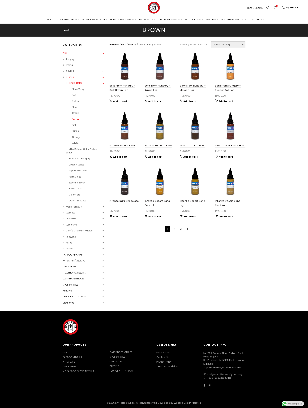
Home (115, 44)
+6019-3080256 (215, 377)
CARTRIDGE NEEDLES (169, 19)
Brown (75, 119)
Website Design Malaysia (187, 402)
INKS (48, 19)
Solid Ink (70, 71)
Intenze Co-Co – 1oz (192, 145)
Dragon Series (76, 164)
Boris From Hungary (79, 158)
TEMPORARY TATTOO (232, 19)
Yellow (75, 101)
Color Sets (74, 194)
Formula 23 (75, 176)
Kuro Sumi (71, 224)
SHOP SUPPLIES (193, 19)
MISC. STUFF (116, 361)
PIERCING (211, 19)
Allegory (70, 59)
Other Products (77, 200)
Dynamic (71, 218)
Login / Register (255, 7)
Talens (69, 248)
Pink (74, 125)
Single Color (145, 44)
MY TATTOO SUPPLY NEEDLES (78, 371)
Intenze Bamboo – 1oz (158, 145)
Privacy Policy (163, 361)
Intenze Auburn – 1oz (122, 145)
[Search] (268, 7)
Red (74, 95)
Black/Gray (78, 89)
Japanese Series (78, 170)
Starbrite (70, 212)
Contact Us (162, 357)
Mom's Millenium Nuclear (79, 230)
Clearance (255, 19)
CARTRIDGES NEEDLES (121, 352)
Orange (76, 137)
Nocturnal (71, 236)
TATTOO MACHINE (72, 357)
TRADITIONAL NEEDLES (122, 19)
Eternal (69, 65)
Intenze (132, 44)
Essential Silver (77, 182)
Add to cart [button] (120, 101)
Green (75, 113)
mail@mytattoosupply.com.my (224, 374)
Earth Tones (75, 188)
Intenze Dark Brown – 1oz (230, 145)
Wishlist (277, 6)
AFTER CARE (69, 361)
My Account (163, 352)
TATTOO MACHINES (66, 19)
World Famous (74, 206)
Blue (74, 107)
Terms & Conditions (167, 366)
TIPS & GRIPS (146, 19)
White (75, 143)
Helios (69, 242)
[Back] (67, 30)
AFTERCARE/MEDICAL (93, 19)
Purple (75, 131)
